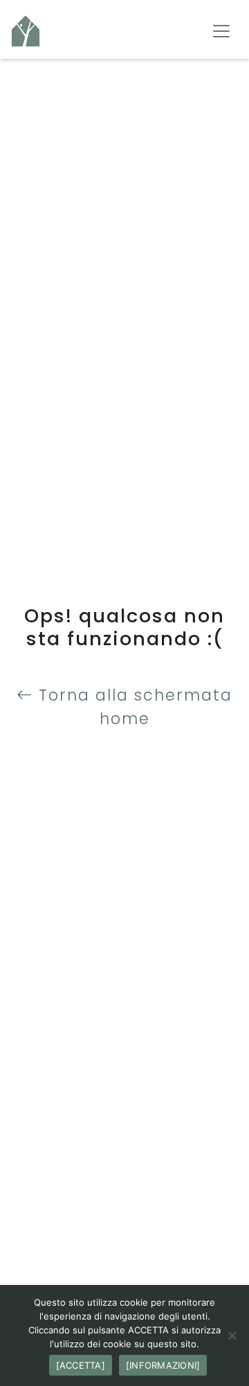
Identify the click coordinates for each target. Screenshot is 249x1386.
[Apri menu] (221, 31)
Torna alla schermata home (132, 707)
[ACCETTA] (80, 1365)
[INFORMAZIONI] (163, 1365)
